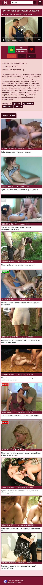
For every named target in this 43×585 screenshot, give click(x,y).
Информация (12, 56)
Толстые (18, 106)
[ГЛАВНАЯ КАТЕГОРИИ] (40, 2)
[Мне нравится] (11, 49)
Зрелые (16, 104)
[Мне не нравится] (31, 49)
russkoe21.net (19, 580)
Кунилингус (28, 104)
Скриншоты (22, 56)
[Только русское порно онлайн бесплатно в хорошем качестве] (4, 2)
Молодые (7, 106)
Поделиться (31, 56)
